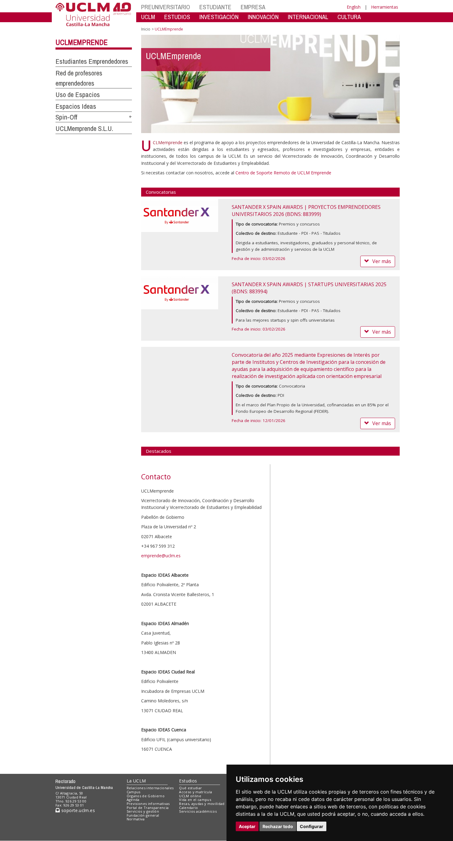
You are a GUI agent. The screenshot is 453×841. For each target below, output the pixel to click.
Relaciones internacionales (150, 788)
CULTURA (349, 17)
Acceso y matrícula (195, 792)
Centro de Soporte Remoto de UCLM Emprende (283, 173)
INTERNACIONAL (308, 17)
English (354, 7)
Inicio (145, 29)
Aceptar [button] (247, 826)
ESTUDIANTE (215, 7)
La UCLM (136, 781)
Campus (134, 792)
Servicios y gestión (143, 811)
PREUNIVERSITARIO (165, 7)
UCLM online (190, 796)
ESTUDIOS (177, 17)
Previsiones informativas (148, 803)
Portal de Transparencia (148, 807)
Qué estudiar (190, 788)
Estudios (188, 781)
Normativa (136, 819)
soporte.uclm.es (77, 810)
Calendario (188, 807)
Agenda (133, 799)
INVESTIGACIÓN (219, 17)
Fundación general (143, 815)
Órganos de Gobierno (146, 796)
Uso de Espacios (77, 94)
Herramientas (384, 7)
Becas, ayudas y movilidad (201, 803)
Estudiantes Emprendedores (91, 61)
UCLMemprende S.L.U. (84, 128)
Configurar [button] (311, 826)
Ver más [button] (381, 261)
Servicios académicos (198, 811)
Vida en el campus (195, 799)
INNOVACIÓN (263, 17)
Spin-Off (66, 117)
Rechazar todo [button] (278, 826)
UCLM (148, 17)
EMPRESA (253, 7)
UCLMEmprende (81, 42)
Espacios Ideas (75, 106)
